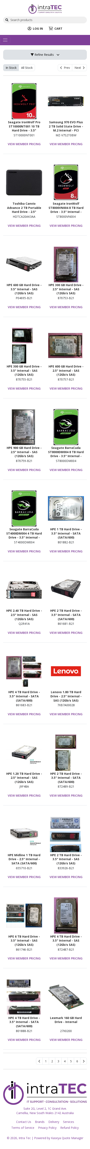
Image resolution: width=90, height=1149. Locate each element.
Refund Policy (69, 1128)
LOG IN (38, 29)
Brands (40, 1122)
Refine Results (44, 55)
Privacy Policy (47, 1128)
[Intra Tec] (45, 9)
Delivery (53, 1122)
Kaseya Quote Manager (67, 1138)
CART (58, 29)
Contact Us (23, 1122)
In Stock (11, 68)
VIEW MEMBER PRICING (24, 144)
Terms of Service (22, 1128)
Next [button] (79, 68)
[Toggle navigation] (5, 40)
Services (68, 1122)
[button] (45, 1061)
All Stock (27, 68)
